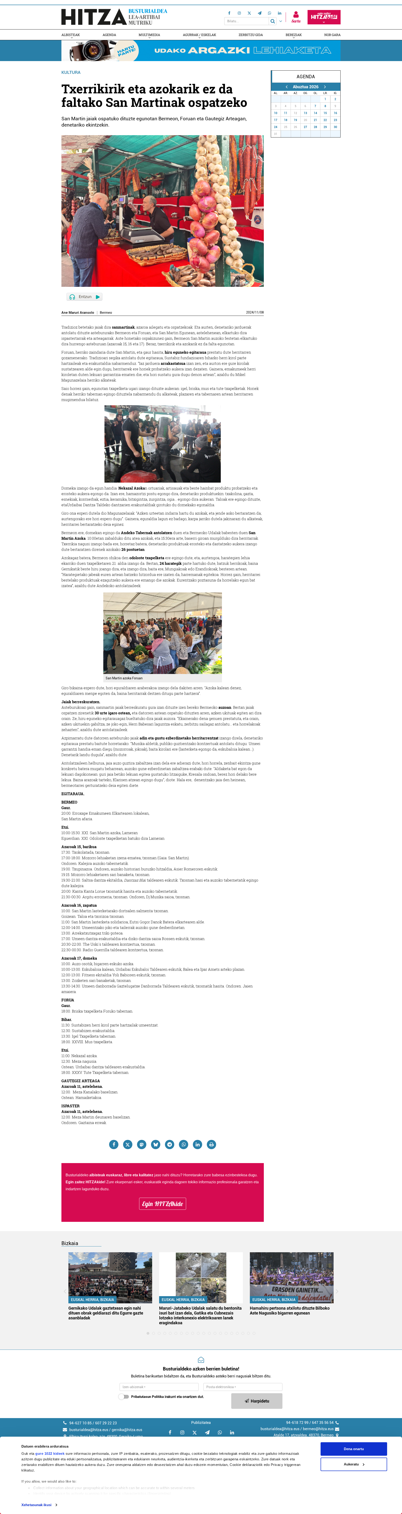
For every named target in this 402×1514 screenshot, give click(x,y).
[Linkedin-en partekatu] (197, 1144)
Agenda (109, 35)
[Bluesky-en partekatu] (155, 1144)
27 (278, 99)
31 (318, 99)
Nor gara (332, 35)
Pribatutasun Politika (147, 1397)
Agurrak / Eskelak (199, 35)
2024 (250, 312)
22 (325, 120)
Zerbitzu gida (251, 35)
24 (275, 127)
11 (257, 312)
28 (288, 99)
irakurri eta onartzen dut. (167, 1397)
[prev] (286, 87)
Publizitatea (201, 1422)
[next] (325, 87)
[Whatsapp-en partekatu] (183, 1144)
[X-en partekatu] (127, 1144)
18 (285, 120)
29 (298, 99)
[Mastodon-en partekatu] (141, 1144)
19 (295, 120)
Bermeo (106, 312)
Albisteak (70, 35)
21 (315, 120)
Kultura (70, 72)
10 (275, 113)
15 (325, 113)
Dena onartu (354, 1449)
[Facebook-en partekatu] (113, 1144)
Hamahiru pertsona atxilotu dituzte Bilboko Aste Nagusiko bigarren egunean (290, 1310)
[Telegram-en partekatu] (169, 1144)
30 (308, 99)
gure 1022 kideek (49, 1453)
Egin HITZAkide (162, 1204)
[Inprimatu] (211, 1144)
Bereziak (294, 35)
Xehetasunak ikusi (36, 1505)
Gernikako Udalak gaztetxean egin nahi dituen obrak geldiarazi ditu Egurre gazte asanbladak (105, 1313)
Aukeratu (351, 1464)
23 (335, 120)
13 (305, 113)
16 (335, 113)
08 (262, 312)
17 (275, 120)
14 (315, 113)
